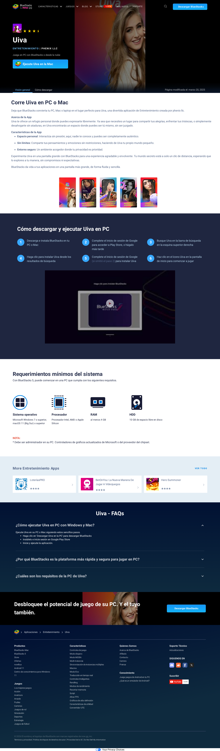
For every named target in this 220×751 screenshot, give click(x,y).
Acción (17, 691)
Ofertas (17, 661)
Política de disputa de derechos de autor (49, 740)
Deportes (18, 716)
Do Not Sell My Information (95, 740)
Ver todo (201, 468)
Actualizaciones (176, 650)
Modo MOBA (75, 657)
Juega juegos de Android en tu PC (135, 677)
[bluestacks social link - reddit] (178, 665)
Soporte (137, 6)
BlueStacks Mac (21, 650)
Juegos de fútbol (21, 724)
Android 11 (19, 668)
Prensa (123, 664)
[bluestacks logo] (22, 6)
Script (72, 693)
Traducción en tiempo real (81, 675)
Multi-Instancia (76, 661)
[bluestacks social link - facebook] (185, 665)
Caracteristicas (48, 6)
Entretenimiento (26, 48)
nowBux (18, 664)
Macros (73, 668)
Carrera (123, 661)
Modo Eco (74, 672)
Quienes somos (128, 645)
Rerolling (74, 682)
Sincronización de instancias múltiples (87, 664)
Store (103, 6)
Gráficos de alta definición (81, 700)
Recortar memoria (78, 690)
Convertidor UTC (77, 707)
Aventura (18, 695)
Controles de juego (78, 650)
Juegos (70, 6)
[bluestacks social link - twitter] (191, 665)
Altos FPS (74, 697)
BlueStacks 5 (20, 654)
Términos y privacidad (23, 740)
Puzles (17, 702)
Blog (85, 6)
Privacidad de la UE (75, 740)
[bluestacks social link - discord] (171, 665)
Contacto (124, 657)
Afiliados (122, 6)
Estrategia (18, 720)
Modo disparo (76, 654)
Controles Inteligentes (79, 679)
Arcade (17, 698)
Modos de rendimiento (80, 686)
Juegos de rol (20, 709)
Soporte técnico (178, 645)
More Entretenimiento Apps (36, 468)
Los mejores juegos (22, 688)
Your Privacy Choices (113, 749)
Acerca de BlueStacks (129, 650)
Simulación (19, 713)
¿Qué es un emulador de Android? (135, 681)
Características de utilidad (81, 704)
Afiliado (123, 654)
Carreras (18, 706)
